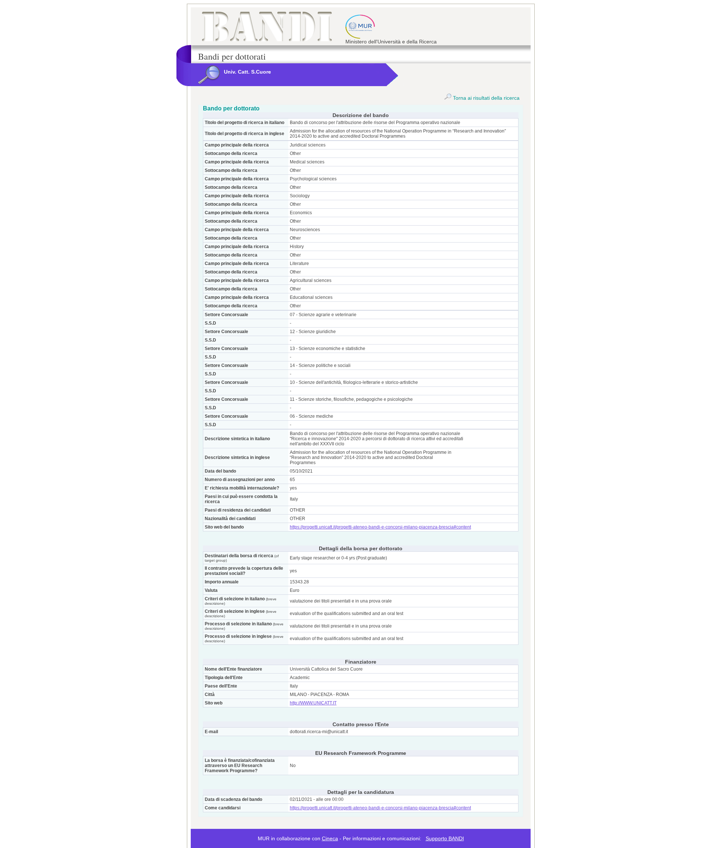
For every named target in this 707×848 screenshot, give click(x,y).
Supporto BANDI (445, 838)
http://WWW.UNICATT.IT (313, 703)
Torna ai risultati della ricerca (485, 98)
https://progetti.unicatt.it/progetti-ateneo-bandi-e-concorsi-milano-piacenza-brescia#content (380, 527)
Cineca (330, 838)
